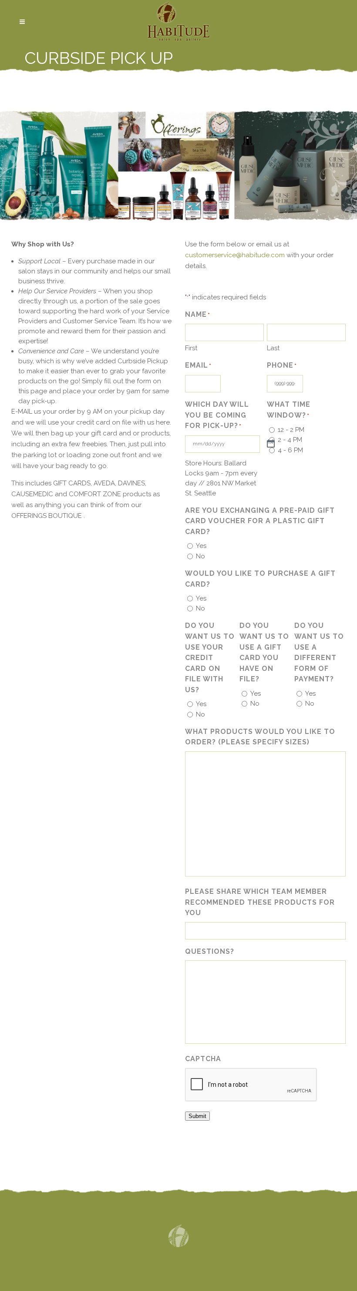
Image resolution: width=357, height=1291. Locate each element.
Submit (197, 1116)
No (200, 556)
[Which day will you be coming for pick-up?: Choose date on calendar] (271, 443)
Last (273, 348)
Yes (201, 546)
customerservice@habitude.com (235, 255)
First (191, 348)
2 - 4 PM (290, 440)
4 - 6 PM (290, 450)
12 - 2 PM (291, 430)
